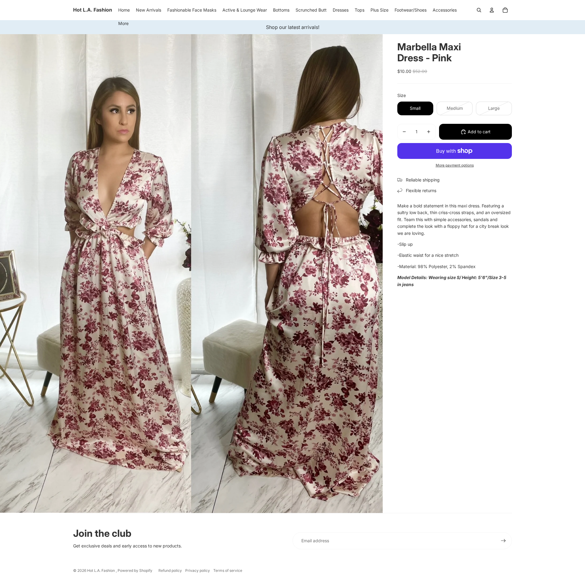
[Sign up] (503, 541)
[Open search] (479, 10)
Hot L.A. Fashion (101, 570)
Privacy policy (197, 570)
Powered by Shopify (135, 570)
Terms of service (227, 570)
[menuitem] (123, 23)
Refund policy (170, 570)
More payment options (455, 165)
